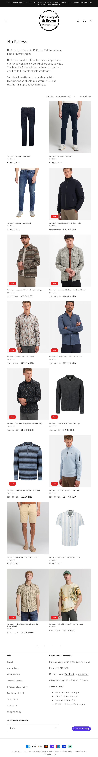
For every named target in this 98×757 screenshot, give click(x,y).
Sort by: (49, 96)
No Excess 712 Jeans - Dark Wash (60, 156)
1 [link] (37, 645)
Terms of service (80, 751)
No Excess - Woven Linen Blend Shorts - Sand (23, 557)
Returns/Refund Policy (17, 687)
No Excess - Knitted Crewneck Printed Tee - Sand (66, 624)
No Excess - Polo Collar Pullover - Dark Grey (64, 424)
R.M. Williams (13, 668)
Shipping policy (50, 754)
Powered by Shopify (39, 751)
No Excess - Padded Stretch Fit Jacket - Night (65, 223)
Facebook (69, 674)
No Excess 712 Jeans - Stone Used (19, 223)
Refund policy (54, 751)
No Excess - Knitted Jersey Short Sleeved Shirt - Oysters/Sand (23, 625)
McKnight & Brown (24, 751)
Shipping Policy (14, 711)
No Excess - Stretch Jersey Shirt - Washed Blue (65, 357)
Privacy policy (67, 751)
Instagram (83, 674)
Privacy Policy (13, 674)
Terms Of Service (14, 680)
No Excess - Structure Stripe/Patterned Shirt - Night (25, 424)
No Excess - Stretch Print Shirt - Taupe (20, 357)
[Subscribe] (55, 728)
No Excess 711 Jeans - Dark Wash (18, 156)
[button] (6, 21)
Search (10, 662)
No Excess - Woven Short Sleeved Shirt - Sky (64, 557)
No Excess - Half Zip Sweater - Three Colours (64, 490)
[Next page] (60, 645)
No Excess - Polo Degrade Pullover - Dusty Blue (23, 490)
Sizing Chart (12, 699)
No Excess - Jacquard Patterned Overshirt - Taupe (24, 290)
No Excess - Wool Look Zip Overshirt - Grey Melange (67, 290)
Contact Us (12, 705)
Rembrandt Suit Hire (16, 693)
